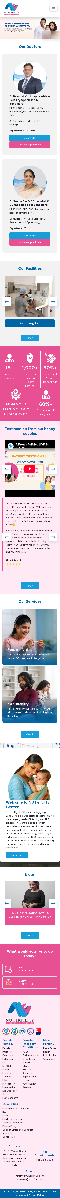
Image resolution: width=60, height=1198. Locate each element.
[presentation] (46, 35)
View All (30, 337)
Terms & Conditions (13, 1122)
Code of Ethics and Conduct (17, 1129)
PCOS (26, 1051)
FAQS (5, 1115)
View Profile (30, 138)
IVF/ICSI (6, 1066)
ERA (4, 1080)
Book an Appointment (30, 144)
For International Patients (15, 1108)
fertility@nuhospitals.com (30, 1175)
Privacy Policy (9, 1126)
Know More (17, 855)
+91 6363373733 (45, 1160)
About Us (7, 1133)
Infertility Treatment (13, 1119)
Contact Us (8, 1136)
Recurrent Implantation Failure (30, 1077)
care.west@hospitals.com (30, 1179)
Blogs (5, 1112)
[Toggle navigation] (54, 9)
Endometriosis (30, 1055)
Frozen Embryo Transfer (6, 1073)
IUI (3, 1062)
